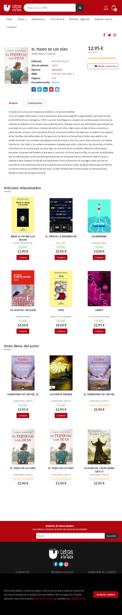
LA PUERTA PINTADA (61, 394)
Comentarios (35, 103)
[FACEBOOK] (104, 35)
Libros (21, 19)
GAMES (99, 310)
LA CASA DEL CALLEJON (23, 310)
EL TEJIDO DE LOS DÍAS (23, 468)
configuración (77, 598)
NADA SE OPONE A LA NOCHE (23, 238)
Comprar (23, 257)
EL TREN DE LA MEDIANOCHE (61, 236)
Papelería (38, 19)
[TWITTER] (109, 35)
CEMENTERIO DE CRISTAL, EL (23, 394)
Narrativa (57, 69)
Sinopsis (13, 103)
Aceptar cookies (106, 594)
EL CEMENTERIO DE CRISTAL (99, 394)
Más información (44, 598)
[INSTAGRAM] (114, 35)
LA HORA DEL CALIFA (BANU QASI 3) (99, 470)
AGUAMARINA (99, 236)
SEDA (61, 310)
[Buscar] (80, 8)
